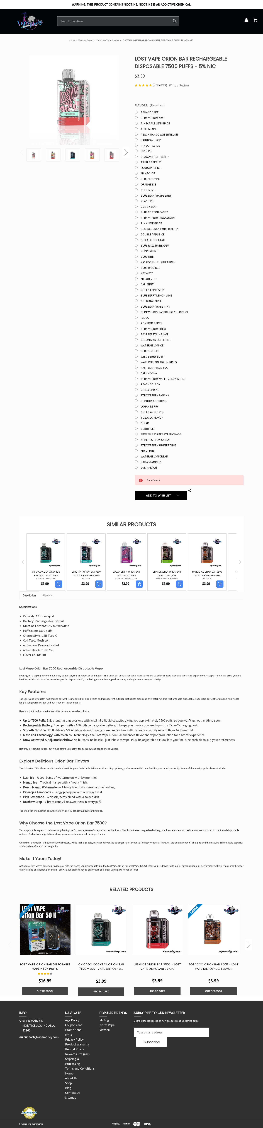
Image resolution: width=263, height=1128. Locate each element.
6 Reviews (48, 595)
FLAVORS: (150, 105)
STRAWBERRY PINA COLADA (158, 218)
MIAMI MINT (148, 451)
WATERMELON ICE (152, 345)
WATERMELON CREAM (154, 456)
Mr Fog (104, 1020)
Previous (21, 152)
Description (29, 595)
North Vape (107, 1025)
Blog (68, 1088)
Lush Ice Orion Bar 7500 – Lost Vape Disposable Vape (157, 966)
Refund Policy (74, 1049)
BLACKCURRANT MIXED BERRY (160, 229)
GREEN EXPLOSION (153, 290)
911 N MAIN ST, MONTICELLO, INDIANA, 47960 (38, 1025)
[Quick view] (40, 951)
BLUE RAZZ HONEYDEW (155, 245)
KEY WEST (147, 273)
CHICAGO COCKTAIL (153, 240)
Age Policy (72, 1020)
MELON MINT (149, 279)
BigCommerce (36, 1123)
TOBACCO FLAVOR (152, 417)
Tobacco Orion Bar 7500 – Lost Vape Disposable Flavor (213, 966)
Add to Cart (101, 991)
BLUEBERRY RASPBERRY (156, 195)
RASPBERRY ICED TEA (154, 367)
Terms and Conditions (80, 1068)
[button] (22, 562)
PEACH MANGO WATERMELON (159, 134)
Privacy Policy (74, 1039)
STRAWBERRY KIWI (152, 118)
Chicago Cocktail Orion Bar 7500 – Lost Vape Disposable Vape (101, 968)
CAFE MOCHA (149, 373)
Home (69, 1073)
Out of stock (45, 991)
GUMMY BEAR (149, 206)
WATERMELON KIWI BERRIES (159, 362)
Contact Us (72, 1093)
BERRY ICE (147, 428)
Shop (68, 1083)
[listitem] (45, 562)
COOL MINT (148, 190)
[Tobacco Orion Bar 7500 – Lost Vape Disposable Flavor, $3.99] (213, 929)
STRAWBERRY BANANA (155, 395)
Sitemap (70, 1097)
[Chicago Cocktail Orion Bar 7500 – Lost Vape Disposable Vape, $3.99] (101, 929)
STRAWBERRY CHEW (153, 329)
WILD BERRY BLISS (152, 356)
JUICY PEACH (149, 467)
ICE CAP (145, 317)
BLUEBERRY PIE (150, 179)
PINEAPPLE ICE (150, 145)
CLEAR (145, 423)
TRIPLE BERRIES (151, 162)
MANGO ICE (148, 173)
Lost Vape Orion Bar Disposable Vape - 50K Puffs (45, 966)
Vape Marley (215, 675)
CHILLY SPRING (150, 390)
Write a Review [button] (179, 85)
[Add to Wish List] (49, 951)
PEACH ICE (147, 201)
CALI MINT (147, 284)
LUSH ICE (146, 151)
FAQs (68, 1035)
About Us (71, 1078)
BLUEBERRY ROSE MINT (155, 306)
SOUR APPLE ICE (151, 168)
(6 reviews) (160, 85)
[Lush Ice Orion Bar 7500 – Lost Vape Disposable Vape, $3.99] (157, 929)
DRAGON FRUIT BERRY (155, 156)
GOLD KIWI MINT (151, 301)
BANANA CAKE (150, 112)
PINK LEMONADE (151, 223)
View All (104, 1030)
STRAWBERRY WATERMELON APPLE (163, 378)
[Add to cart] (58, 584)
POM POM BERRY (151, 323)
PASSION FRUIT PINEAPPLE (158, 262)
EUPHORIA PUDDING (154, 401)
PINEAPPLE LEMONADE (155, 123)
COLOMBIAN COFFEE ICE (156, 340)
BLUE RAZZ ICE (150, 267)
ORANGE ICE (148, 184)
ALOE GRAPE (149, 129)
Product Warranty (77, 1044)
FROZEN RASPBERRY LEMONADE (161, 434)
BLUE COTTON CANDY (154, 212)
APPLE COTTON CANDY (155, 440)
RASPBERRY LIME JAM (154, 334)
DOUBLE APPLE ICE (153, 234)
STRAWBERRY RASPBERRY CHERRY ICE (165, 312)
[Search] (174, 21)
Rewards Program (77, 1054)
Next (126, 152)
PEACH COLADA (150, 384)
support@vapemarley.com (41, 1037)
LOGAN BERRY (149, 406)
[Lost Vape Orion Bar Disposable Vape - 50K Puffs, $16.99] (45, 929)
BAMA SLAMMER (151, 462)
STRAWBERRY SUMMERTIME (158, 445)
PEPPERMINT (149, 251)
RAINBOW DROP (151, 140)
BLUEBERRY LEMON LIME (156, 295)
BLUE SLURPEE (150, 351)
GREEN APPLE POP (152, 412)
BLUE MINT (148, 256)
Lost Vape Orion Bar (34, 698)
